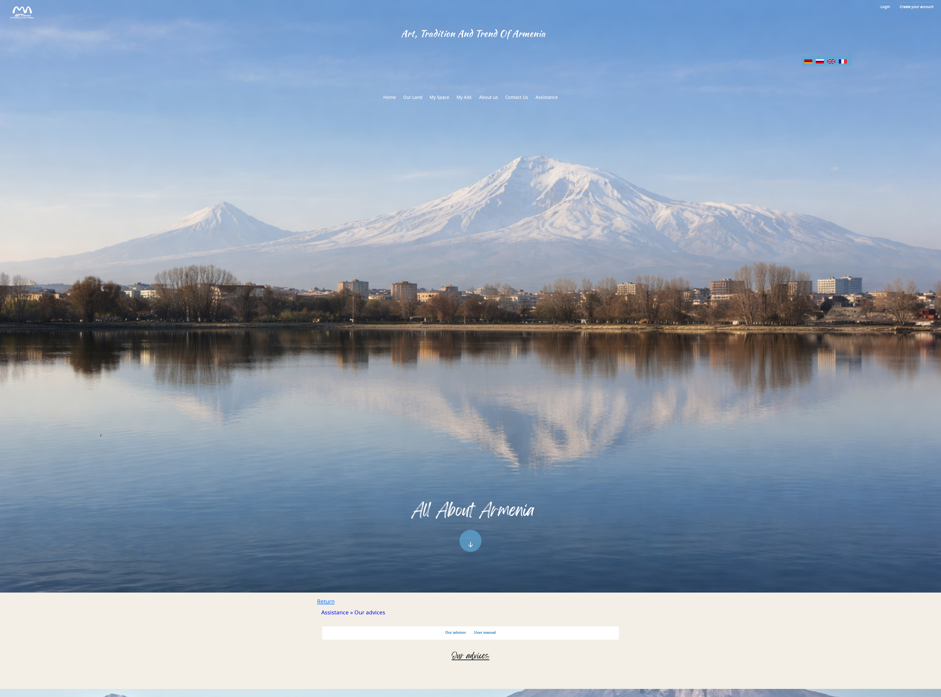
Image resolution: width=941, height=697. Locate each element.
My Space (439, 97)
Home (389, 97)
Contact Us (516, 97)
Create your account (916, 6)
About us (488, 97)
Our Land (412, 97)
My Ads (464, 97)
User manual (485, 632)
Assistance (546, 97)
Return (326, 601)
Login (885, 6)
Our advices (455, 632)
